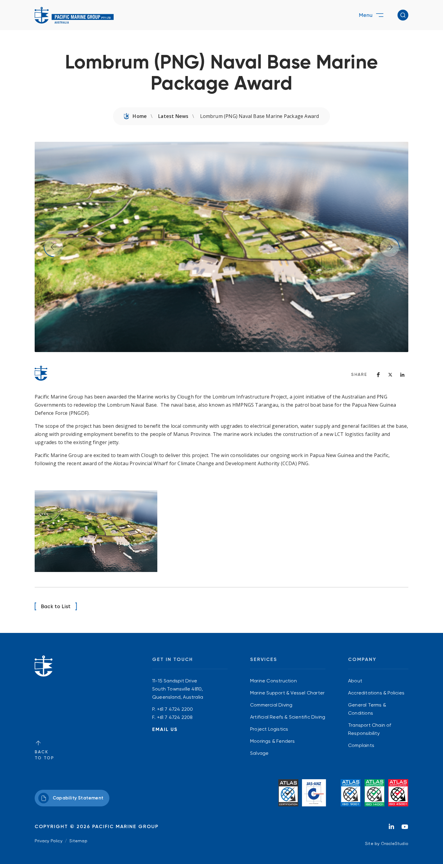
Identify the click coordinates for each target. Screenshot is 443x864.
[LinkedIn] (391, 828)
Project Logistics (269, 729)
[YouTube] (404, 828)
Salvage (259, 753)
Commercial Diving (271, 705)
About (355, 681)
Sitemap (78, 840)
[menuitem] (287, 681)
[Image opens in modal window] (96, 531)
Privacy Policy (48, 840)
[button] (402, 15)
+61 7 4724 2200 (175, 709)
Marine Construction (273, 681)
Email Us (165, 729)
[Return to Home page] (74, 15)
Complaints (361, 745)
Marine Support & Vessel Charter (287, 693)
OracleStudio (394, 843)
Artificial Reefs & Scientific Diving (287, 717)
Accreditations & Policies (376, 693)
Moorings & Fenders (272, 741)
